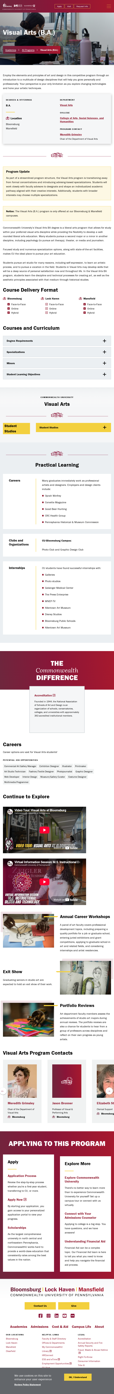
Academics (10, 49)
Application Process (22, 1176)
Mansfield (11, 1346)
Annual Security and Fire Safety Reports (90, 1344)
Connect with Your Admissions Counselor (80, 1215)
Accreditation (43, 695)
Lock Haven (11, 1342)
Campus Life (81, 1326)
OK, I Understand (78, 1377)
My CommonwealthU (52, 1346)
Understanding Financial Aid (85, 1241)
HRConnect (47, 1355)
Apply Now (15, 1200)
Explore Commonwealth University (82, 1179)
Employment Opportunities (55, 1363)
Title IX (81, 1365)
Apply (59, 6)
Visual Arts (66, 105)
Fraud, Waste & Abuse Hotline (93, 1349)
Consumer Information (89, 1361)
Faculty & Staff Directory (54, 1338)
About (99, 1326)
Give (73, 1305)
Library (45, 1351)
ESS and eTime (49, 1359)
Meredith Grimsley (71, 134)
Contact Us (40, 1305)
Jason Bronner (62, 1103)
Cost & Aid (60, 1326)
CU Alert (46, 1367)
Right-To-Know (85, 1356)
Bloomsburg (12, 1338)
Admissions (39, 1326)
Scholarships (17, 1228)
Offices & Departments (53, 1342)
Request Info (82, 6)
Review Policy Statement (27, 1384)
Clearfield (10, 1351)
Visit (69, 6)
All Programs (28, 49)
